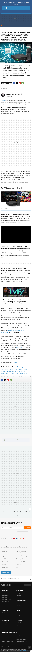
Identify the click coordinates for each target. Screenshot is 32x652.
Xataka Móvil (5, 595)
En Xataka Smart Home (8, 298)
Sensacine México (20, 637)
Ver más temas (6, 572)
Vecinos (5, 25)
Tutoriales (4, 559)
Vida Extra (18, 595)
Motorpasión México (21, 641)
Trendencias (5, 622)
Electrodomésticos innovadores (21, 552)
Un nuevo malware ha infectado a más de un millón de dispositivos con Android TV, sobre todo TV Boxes (17, 511)
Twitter (17, 83)
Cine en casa (5, 567)
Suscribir (27, 528)
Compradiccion (5, 627)
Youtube (14, 538)
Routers (18, 564)
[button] (14, 94)
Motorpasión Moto (20, 615)
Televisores (5, 551)
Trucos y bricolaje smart (22, 559)
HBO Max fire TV (16, 516)
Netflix (20, 25)
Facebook (14, 83)
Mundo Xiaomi (5, 601)
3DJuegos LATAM (20, 635)
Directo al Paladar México (8, 641)
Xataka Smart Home (6, 599)
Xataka (3, 593)
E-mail (22, 83)
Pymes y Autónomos (21, 625)
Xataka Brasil (5, 637)
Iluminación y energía (22, 556)
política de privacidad (22, 531)
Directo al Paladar (6, 613)
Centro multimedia (12, 377)
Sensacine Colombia (21, 639)
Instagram (17, 538)
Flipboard (20, 83)
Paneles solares (13, 25)
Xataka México (5, 635)
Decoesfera (4, 625)
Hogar (3, 556)
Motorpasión (19, 613)
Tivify (3, 100)
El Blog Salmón (20, 622)
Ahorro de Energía (6, 561)
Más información (24, 650)
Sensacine (19, 603)
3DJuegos (18, 593)
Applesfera (4, 597)
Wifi (17, 567)
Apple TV (27, 25)
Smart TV (4, 564)
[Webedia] (6, 586)
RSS (20, 538)
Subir (26, 585)
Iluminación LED (20, 561)
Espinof (18, 605)
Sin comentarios (7, 83)
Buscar (30, 578)
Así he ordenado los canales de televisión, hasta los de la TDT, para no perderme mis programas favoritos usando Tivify (14, 301)
